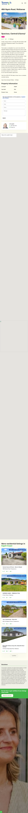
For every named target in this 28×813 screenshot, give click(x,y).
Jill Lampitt (11, 124)
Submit (4, 118)
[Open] (25, 3)
